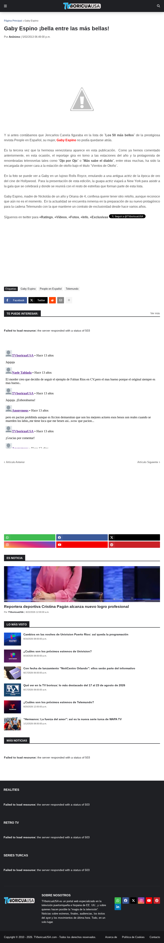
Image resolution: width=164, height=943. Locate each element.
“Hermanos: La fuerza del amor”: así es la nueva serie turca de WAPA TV (72, 719)
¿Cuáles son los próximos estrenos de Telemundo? (58, 702)
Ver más (155, 313)
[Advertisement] (77, 53)
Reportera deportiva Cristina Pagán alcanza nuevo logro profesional (66, 606)
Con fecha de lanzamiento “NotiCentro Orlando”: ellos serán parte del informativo (79, 668)
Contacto (155, 937)
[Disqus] (82, 398)
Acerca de (111, 937)
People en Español (51, 288)
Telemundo (72, 288)
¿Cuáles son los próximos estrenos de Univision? (57, 651)
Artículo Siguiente (147, 462)
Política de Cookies (133, 937)
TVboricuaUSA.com (45, 937)
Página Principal (13, 20)
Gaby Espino (31, 20)
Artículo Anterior (15, 462)
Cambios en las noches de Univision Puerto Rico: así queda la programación (75, 634)
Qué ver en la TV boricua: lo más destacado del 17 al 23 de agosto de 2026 (74, 685)
